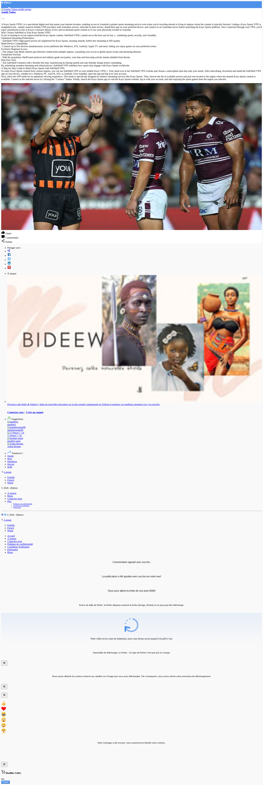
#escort (10, 464)
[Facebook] (134, 255)
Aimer (8, 233)
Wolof (10, 482)
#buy (9, 458)
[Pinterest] (134, 268)
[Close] (4, 663)
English (11, 477)
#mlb (9, 467)
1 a (3, 18)
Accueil (11, 536)
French (10, 480)
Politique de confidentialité (22, 504)
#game (10, 456)
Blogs (10, 496)
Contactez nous (14, 498)
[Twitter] (134, 259)
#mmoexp (12, 461)
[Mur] (134, 251)
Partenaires (17, 507)
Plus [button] (9, 501)
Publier (5, 782)
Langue (7, 472)
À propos (11, 493)
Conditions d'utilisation (21, 506)
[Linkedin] (134, 263)
